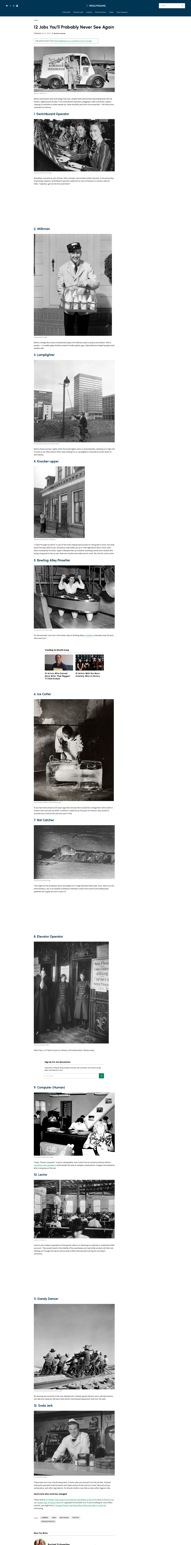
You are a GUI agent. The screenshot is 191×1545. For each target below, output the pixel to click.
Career (36, 20)
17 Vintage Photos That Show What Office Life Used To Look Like (79, 1505)
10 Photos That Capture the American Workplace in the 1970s (71, 1500)
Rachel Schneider (60, 33)
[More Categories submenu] (128, 12)
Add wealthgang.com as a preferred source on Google (73, 41)
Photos (76, 1518)
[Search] (182, 5)
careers (44, 1518)
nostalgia (64, 1518)
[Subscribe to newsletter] (101, 1075)
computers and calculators (45, 1165)
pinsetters (89, 635)
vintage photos (48, 1521)
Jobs (54, 1518)
